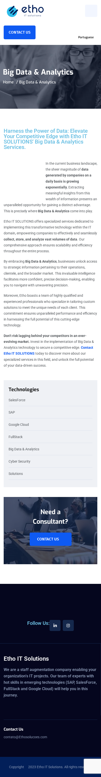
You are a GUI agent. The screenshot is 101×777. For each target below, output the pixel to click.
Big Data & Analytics (24, 449)
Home (8, 82)
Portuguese (86, 37)
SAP (12, 412)
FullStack (16, 437)
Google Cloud (19, 425)
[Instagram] (68, 625)
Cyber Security (19, 461)
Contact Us (20, 32)
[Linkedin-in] (55, 625)
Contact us (48, 539)
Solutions (16, 474)
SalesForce (17, 400)
